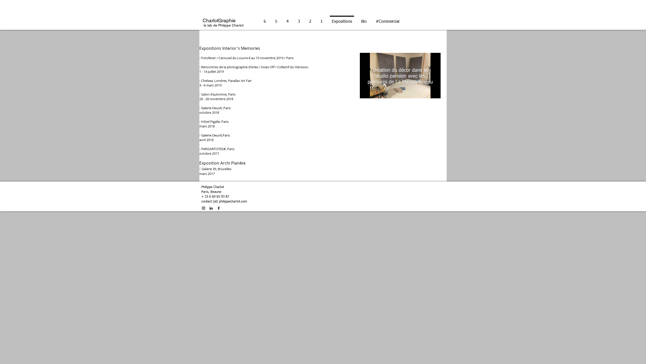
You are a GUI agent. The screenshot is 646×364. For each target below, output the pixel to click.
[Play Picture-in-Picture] (425, 91)
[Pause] (366, 91)
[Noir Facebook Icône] (219, 208)
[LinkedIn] (211, 208)
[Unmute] (375, 91)
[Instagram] (203, 208)
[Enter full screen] (433, 91)
